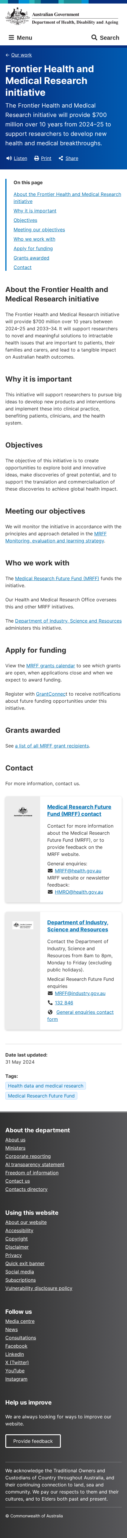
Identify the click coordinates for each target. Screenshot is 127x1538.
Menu (23, 37)
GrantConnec (51, 694)
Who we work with (34, 239)
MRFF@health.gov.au (78, 871)
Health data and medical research (45, 1086)
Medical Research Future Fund (41, 1096)
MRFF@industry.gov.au (80, 993)
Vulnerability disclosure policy (38, 1288)
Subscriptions (20, 1280)
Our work (21, 55)
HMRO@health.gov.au (79, 892)
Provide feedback (33, 1441)
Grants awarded (31, 258)
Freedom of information (31, 1173)
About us (15, 1140)
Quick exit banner (25, 1263)
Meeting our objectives (39, 229)
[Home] (63, 16)
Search (109, 37)
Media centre (20, 1321)
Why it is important (35, 211)
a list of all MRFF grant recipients (52, 746)
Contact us (17, 1181)
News (11, 1329)
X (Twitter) (17, 1362)
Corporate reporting (28, 1156)
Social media (19, 1272)
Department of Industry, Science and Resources (68, 621)
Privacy (13, 1255)
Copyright (16, 1239)
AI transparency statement (34, 1164)
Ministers (15, 1148)
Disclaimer (17, 1247)
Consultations (20, 1338)
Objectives (25, 220)
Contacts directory (26, 1189)
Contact (23, 267)
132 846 (64, 1003)
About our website (26, 1222)
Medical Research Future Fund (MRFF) (57, 578)
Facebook (16, 1346)
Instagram (16, 1379)
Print (46, 158)
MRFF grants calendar (50, 666)
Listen (20, 158)
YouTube (15, 1371)
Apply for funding (33, 248)
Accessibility (19, 1230)
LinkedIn (14, 1354)
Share (72, 158)
